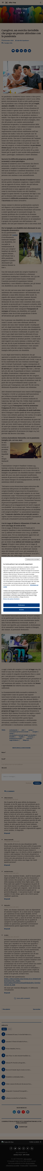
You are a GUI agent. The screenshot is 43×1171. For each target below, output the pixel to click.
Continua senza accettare (32, 559)
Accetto (21, 609)
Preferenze (21, 605)
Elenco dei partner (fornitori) (11, 599)
